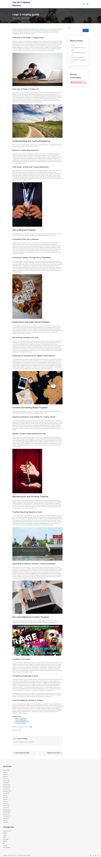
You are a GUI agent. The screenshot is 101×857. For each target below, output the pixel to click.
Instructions (6, 839)
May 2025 (5, 799)
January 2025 (6, 808)
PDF (4, 843)
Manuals (5, 841)
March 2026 (5, 778)
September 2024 (7, 816)
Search (69, 28)
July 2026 (5, 772)
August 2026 (6, 770)
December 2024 (6, 810)
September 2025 (7, 791)
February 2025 (6, 806)
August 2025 (6, 793)
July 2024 (5, 820)
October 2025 (6, 789)
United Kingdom (6, 847)
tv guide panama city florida (22, 722)
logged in (22, 742)
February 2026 (6, 781)
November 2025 (6, 787)
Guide (19, 730)
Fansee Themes (26, 855)
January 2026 (6, 783)
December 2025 (6, 785)
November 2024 (6, 812)
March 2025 (5, 803)
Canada (4, 835)
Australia (5, 833)
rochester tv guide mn (20, 723)
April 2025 (5, 801)
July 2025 (5, 795)
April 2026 (5, 776)
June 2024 (5, 822)
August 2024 (6, 818)
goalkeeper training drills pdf (77, 57)
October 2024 (6, 814)
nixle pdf (73, 45)
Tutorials (5, 845)
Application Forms (7, 831)
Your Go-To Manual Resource (21, 4)
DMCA (83, 4)
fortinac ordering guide (21, 720)
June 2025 (5, 797)
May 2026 (5, 774)
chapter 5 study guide (20, 718)
